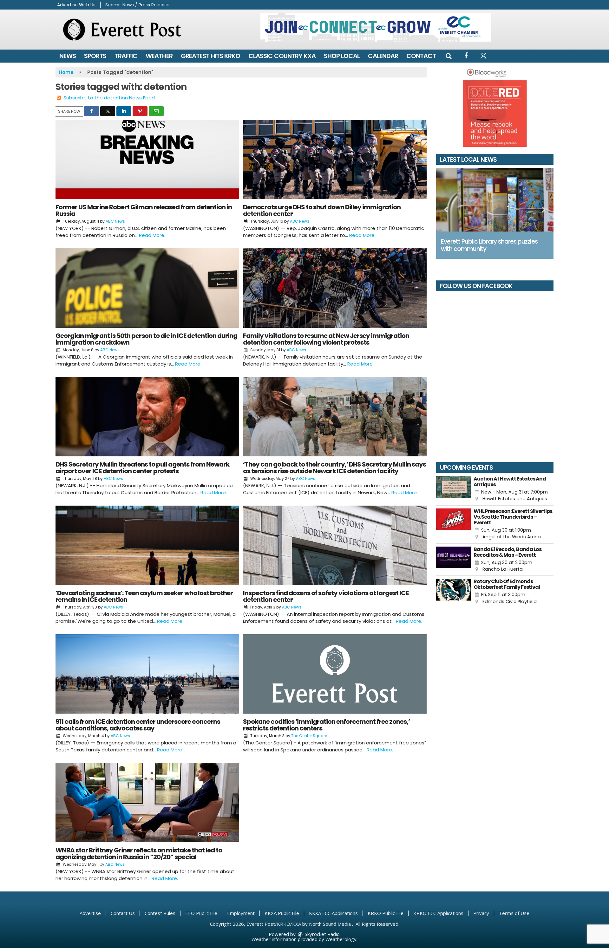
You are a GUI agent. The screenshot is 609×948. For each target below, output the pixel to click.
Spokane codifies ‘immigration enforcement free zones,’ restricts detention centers (326, 725)
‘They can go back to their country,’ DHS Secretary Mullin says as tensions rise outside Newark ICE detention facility (334, 467)
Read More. (152, 235)
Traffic (126, 55)
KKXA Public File (282, 913)
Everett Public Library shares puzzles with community (489, 245)
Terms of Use (514, 913)
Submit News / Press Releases (138, 5)
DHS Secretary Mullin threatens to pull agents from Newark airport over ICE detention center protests (142, 467)
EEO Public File (201, 913)
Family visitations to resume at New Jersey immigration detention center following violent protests (326, 339)
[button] (448, 55)
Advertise (90, 913)
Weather (159, 55)
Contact (421, 55)
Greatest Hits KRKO (210, 55)
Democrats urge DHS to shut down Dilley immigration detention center (322, 210)
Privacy (481, 913)
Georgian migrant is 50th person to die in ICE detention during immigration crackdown (146, 339)
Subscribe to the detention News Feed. (109, 97)
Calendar (383, 55)
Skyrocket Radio (322, 934)
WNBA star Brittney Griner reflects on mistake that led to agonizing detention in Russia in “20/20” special (139, 853)
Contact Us (123, 913)
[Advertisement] (375, 27)
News (67, 55)
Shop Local (342, 55)
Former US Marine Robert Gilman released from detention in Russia (144, 210)
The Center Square (309, 735)
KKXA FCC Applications (333, 913)
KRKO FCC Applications (438, 913)
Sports (95, 55)
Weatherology (341, 939)
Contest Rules (160, 913)
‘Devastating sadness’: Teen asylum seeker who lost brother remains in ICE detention (144, 596)
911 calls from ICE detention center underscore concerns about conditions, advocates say (138, 725)
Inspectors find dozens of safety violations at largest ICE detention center (326, 596)
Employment (241, 913)
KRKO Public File (385, 913)
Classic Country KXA (282, 55)
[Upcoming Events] (453, 489)
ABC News (115, 221)
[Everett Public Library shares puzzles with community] (494, 200)
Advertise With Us (76, 5)
